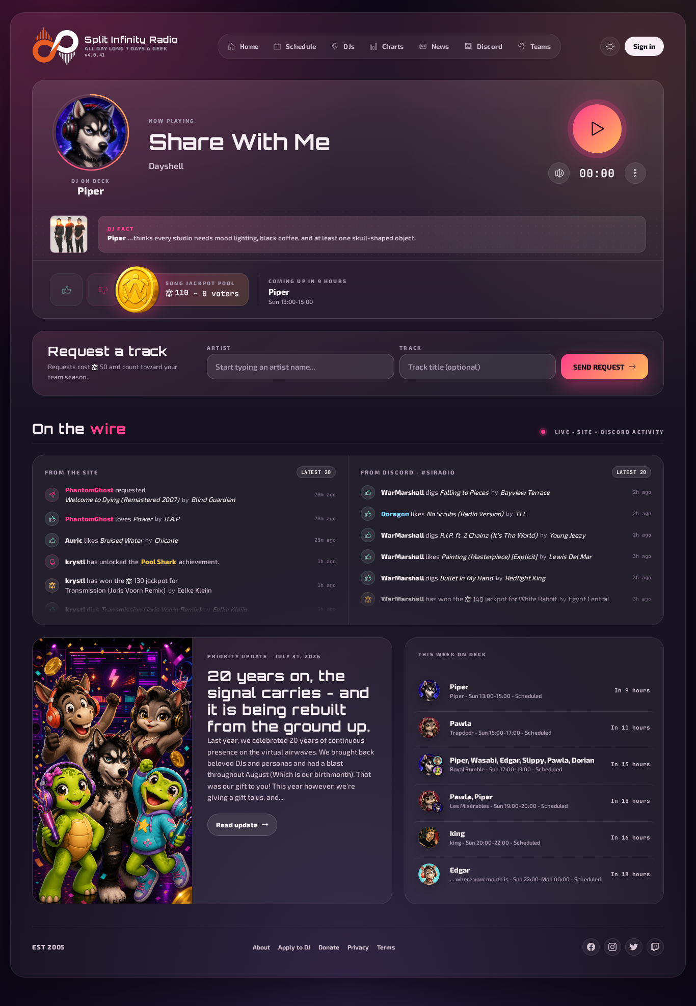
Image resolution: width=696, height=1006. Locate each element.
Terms (386, 947)
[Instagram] (612, 947)
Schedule (301, 46)
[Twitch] (655, 947)
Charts (393, 46)
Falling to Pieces (464, 492)
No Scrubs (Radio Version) (464, 514)
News (440, 46)
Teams (540, 46)
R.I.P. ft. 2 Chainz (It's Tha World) (489, 535)
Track (410, 348)
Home (249, 46)
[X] (634, 947)
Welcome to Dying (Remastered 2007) (122, 499)
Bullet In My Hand (466, 578)
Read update (237, 825)
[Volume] (559, 173)
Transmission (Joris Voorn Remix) (115, 590)
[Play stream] (597, 128)
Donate (328, 947)
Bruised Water (121, 540)
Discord (490, 46)
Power (142, 518)
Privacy (358, 947)
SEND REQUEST (599, 366)
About (261, 947)
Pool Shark (158, 561)
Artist (219, 348)
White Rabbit (538, 599)
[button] (348, 234)
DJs (349, 46)
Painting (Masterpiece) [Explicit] (489, 556)
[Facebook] (591, 947)
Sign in (644, 46)
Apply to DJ (294, 947)
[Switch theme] (610, 46)
